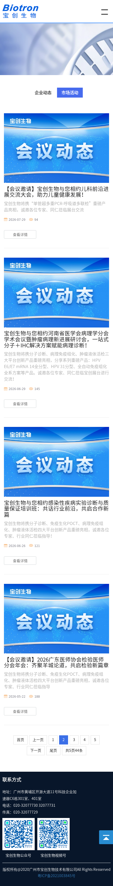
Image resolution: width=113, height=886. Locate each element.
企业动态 (43, 93)
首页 (20, 740)
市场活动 (69, 93)
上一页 (38, 740)
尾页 (53, 750)
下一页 (35, 750)
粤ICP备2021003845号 (56, 876)
